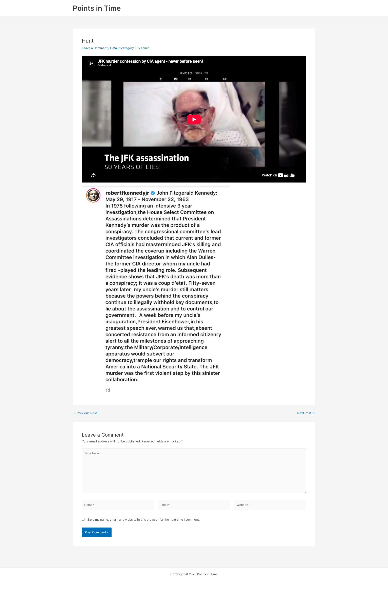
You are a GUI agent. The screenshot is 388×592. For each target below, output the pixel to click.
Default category (122, 48)
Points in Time (97, 8)
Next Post (306, 413)
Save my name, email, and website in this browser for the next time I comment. (143, 519)
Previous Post (85, 413)
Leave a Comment (95, 48)
